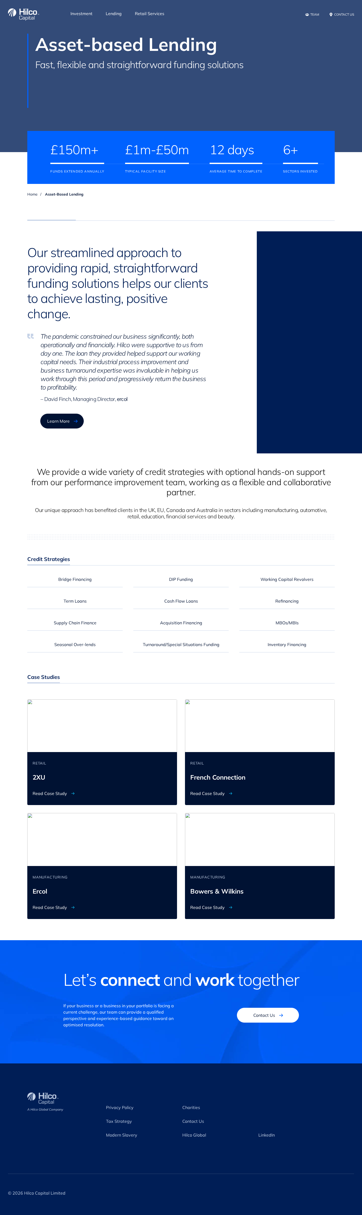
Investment (81, 13)
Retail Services (149, 13)
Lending (114, 13)
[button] (75, 579)
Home (32, 194)
